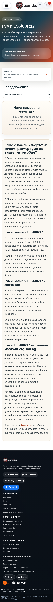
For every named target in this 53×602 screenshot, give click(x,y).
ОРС (17, 592)
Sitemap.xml (8, 532)
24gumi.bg (26, 425)
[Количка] (47, 5)
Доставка (7, 497)
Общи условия (9, 508)
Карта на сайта (9, 528)
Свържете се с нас (11, 544)
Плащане (7, 501)
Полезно (6, 552)
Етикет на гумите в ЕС (12, 525)
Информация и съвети (12, 521)
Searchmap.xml (9, 535)
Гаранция (7, 505)
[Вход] (40, 5)
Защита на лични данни (13, 512)
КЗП (24, 592)
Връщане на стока (11, 548)
